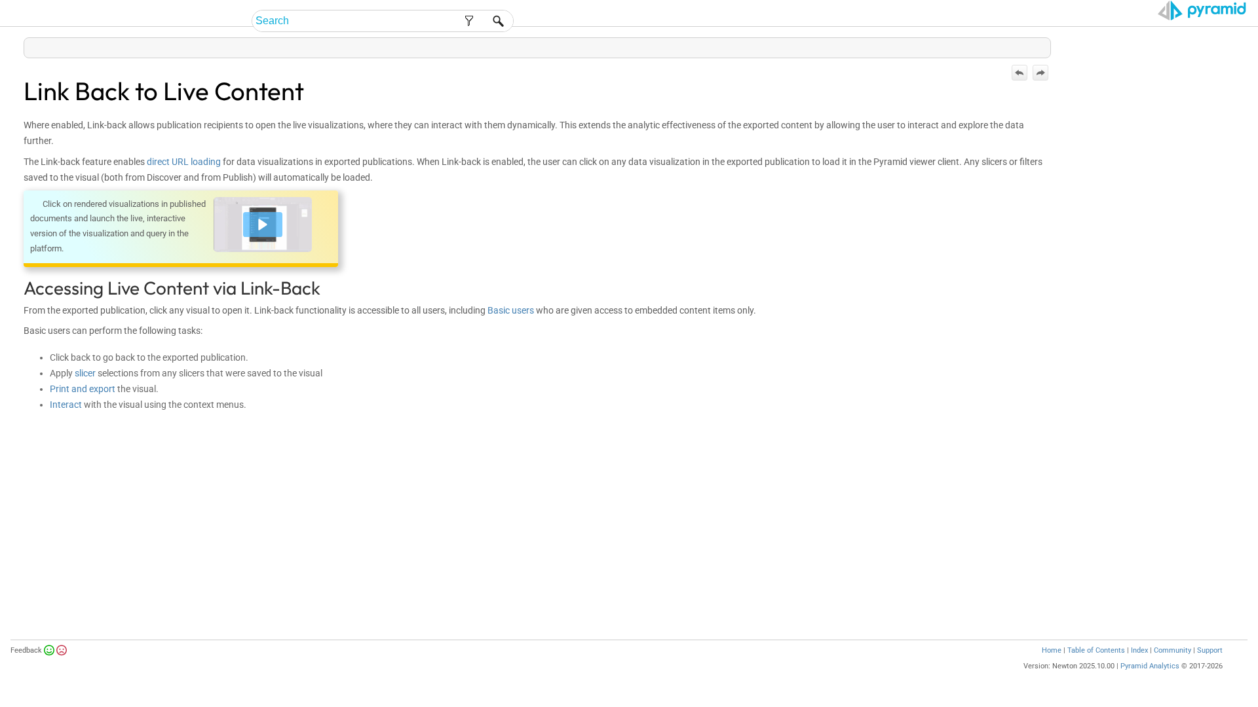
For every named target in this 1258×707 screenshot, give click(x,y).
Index (1139, 650)
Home (1051, 650)
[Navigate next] (1040, 73)
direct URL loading (184, 161)
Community (1172, 650)
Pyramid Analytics (1149, 666)
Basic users (510, 310)
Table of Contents (1096, 650)
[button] (262, 224)
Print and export (82, 389)
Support (1210, 650)
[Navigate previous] (1019, 73)
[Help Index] (1049, 45)
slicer (85, 373)
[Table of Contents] (1040, 45)
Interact (66, 404)
